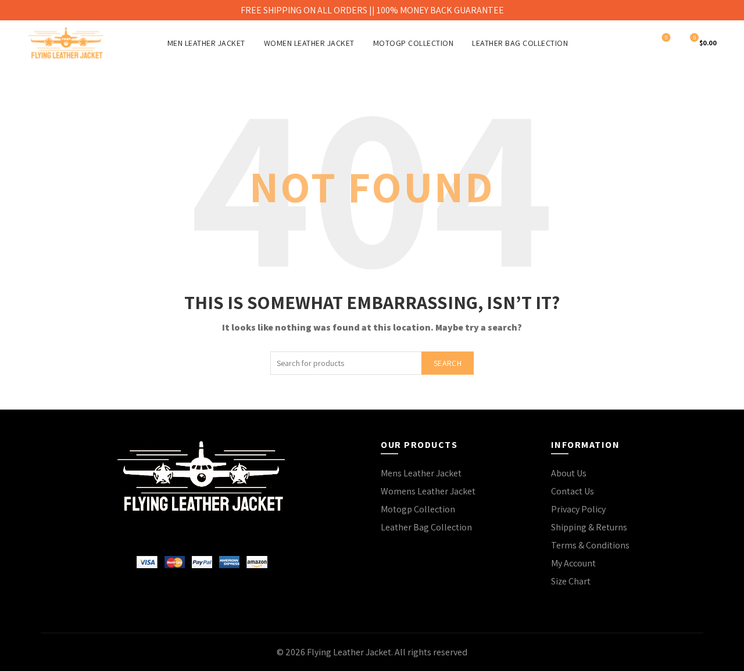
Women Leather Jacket (309, 43)
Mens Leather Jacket (421, 473)
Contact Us (572, 491)
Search (448, 363)
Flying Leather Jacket (349, 652)
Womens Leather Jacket (428, 491)
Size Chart (571, 581)
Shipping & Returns (589, 527)
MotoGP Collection (413, 43)
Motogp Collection (418, 509)
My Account (573, 563)
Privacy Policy (578, 509)
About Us (568, 473)
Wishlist (666, 37)
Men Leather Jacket (206, 43)
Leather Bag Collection (520, 43)
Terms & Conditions (590, 545)
